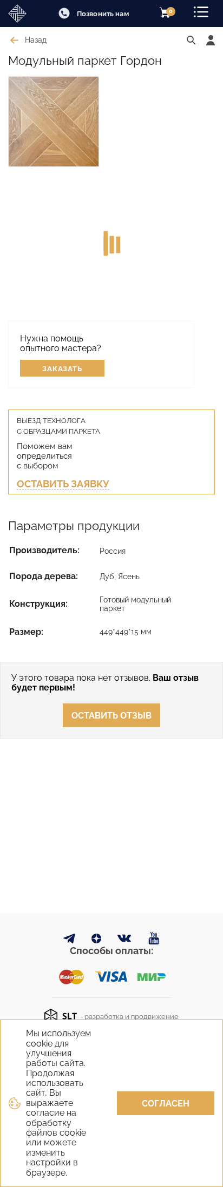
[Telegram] (69, 940)
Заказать (62, 369)
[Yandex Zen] (96, 940)
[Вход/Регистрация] (210, 40)
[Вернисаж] (21, 13)
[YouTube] (154, 938)
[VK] (124, 941)
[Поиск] (191, 40)
